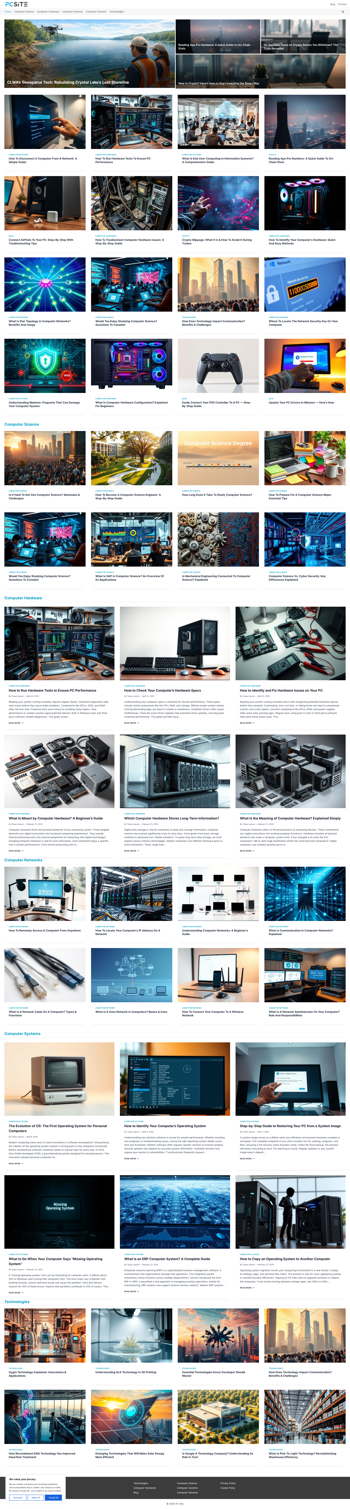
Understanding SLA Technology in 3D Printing (125, 1372)
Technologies (116, 11)
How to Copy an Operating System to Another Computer (285, 1259)
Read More (16, 723)
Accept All (53, 1497)
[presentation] (45, 122)
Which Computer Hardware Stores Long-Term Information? (171, 818)
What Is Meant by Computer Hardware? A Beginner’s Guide (56, 818)
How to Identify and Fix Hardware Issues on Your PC (281, 690)
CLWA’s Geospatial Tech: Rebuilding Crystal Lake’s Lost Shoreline (68, 82)
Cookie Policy (228, 1488)
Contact (342, 4)
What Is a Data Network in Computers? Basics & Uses (131, 1011)
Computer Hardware (48, 11)
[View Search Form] (342, 11)
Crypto (272, 155)
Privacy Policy (228, 1483)
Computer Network (72, 11)
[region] (35, 1489)
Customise (18, 1497)
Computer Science (24, 11)
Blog (332, 4)
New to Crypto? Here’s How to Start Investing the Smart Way (218, 83)
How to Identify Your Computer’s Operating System (165, 1126)
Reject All (36, 1497)
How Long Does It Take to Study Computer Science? (217, 494)
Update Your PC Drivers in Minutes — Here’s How (301, 402)
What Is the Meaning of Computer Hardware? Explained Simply (290, 818)
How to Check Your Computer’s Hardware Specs (162, 690)
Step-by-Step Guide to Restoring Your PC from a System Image (290, 1126)
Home (8, 11)
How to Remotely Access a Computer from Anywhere (45, 930)
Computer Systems (96, 11)
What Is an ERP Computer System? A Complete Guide (167, 1259)
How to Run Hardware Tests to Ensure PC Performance (52, 690)
